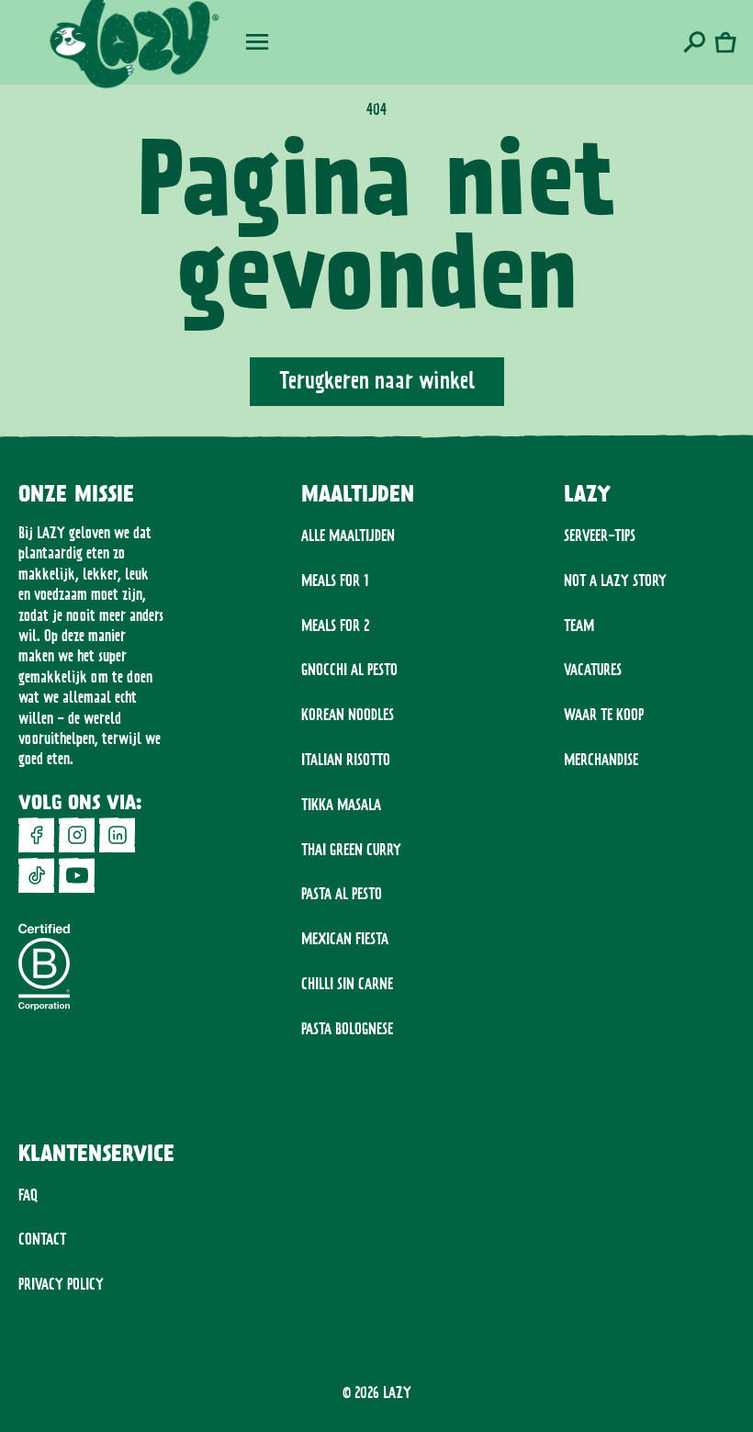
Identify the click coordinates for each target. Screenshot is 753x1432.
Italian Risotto (345, 759)
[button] (257, 42)
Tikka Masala (341, 804)
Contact (42, 1239)
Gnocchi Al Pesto (349, 669)
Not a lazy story (615, 580)
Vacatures (593, 669)
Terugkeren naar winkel (377, 380)
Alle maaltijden (348, 535)
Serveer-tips (599, 535)
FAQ (28, 1195)
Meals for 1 (335, 580)
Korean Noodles (347, 714)
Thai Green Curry (351, 849)
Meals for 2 (335, 625)
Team (579, 625)
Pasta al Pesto (341, 894)
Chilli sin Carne (347, 984)
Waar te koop (604, 714)
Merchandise (601, 759)
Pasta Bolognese (347, 1029)
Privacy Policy (61, 1284)
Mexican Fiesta (344, 939)
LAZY (397, 1392)
